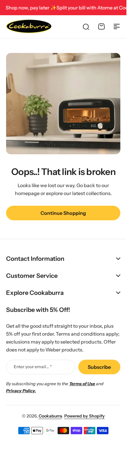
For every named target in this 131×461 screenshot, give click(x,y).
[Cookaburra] (29, 26)
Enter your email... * (33, 366)
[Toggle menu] (116, 26)
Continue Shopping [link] (63, 213)
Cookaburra (50, 416)
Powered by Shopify (84, 416)
